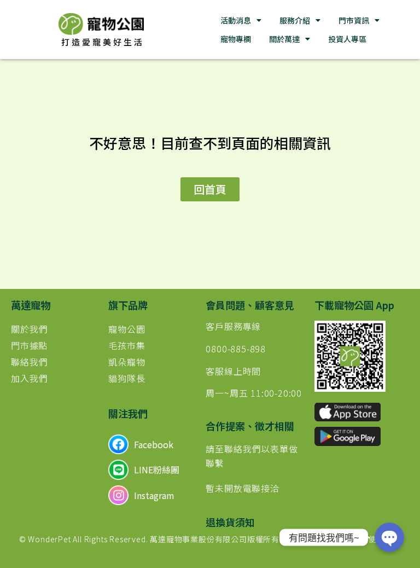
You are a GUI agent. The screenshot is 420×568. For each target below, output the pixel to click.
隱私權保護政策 (316, 539)
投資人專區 (347, 38)
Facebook (153, 444)
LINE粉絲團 (156, 469)
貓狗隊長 (126, 378)
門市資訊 (354, 20)
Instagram (154, 495)
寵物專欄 (235, 38)
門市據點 (29, 345)
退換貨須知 (230, 522)
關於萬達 (284, 38)
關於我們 (29, 328)
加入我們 (29, 378)
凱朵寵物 (126, 361)
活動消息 (235, 20)
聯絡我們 (29, 361)
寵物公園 (126, 328)
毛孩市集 (126, 345)
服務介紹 (294, 20)
